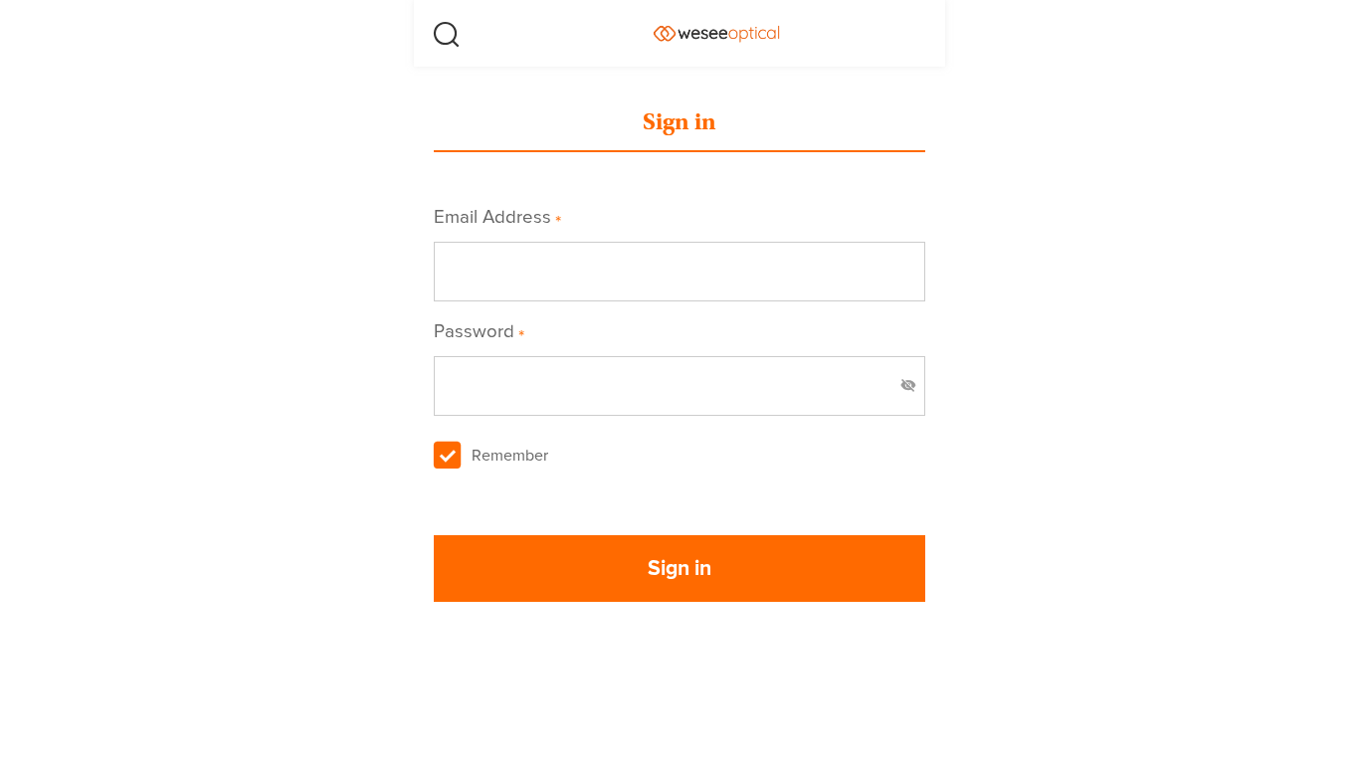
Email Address (497, 218)
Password (479, 332)
